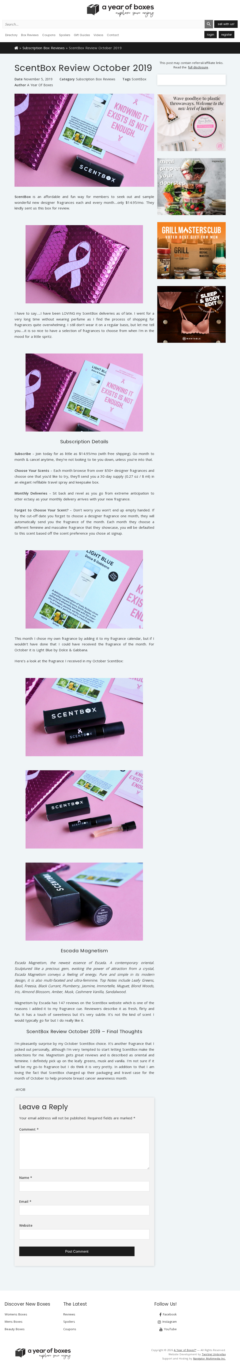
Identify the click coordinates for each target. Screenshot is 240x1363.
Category (67, 79)
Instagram (169, 1321)
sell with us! (226, 24)
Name (25, 1177)
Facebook (169, 1314)
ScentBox (139, 79)
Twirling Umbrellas (214, 1354)
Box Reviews (30, 35)
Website (25, 1225)
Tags (126, 79)
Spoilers (64, 35)
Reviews (69, 1314)
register (226, 35)
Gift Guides (82, 35)
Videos (98, 35)
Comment (29, 1129)
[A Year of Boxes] (43, 1353)
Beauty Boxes (15, 1329)
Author (20, 85)
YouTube (170, 1329)
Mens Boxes (13, 1321)
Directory (11, 35)
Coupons (49, 35)
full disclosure (198, 67)
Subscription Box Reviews (43, 47)
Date (18, 79)
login (210, 35)
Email (25, 1201)
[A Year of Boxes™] (120, 10)
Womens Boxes (16, 1314)
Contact (113, 35)
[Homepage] (16, 47)
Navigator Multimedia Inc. (209, 1358)
